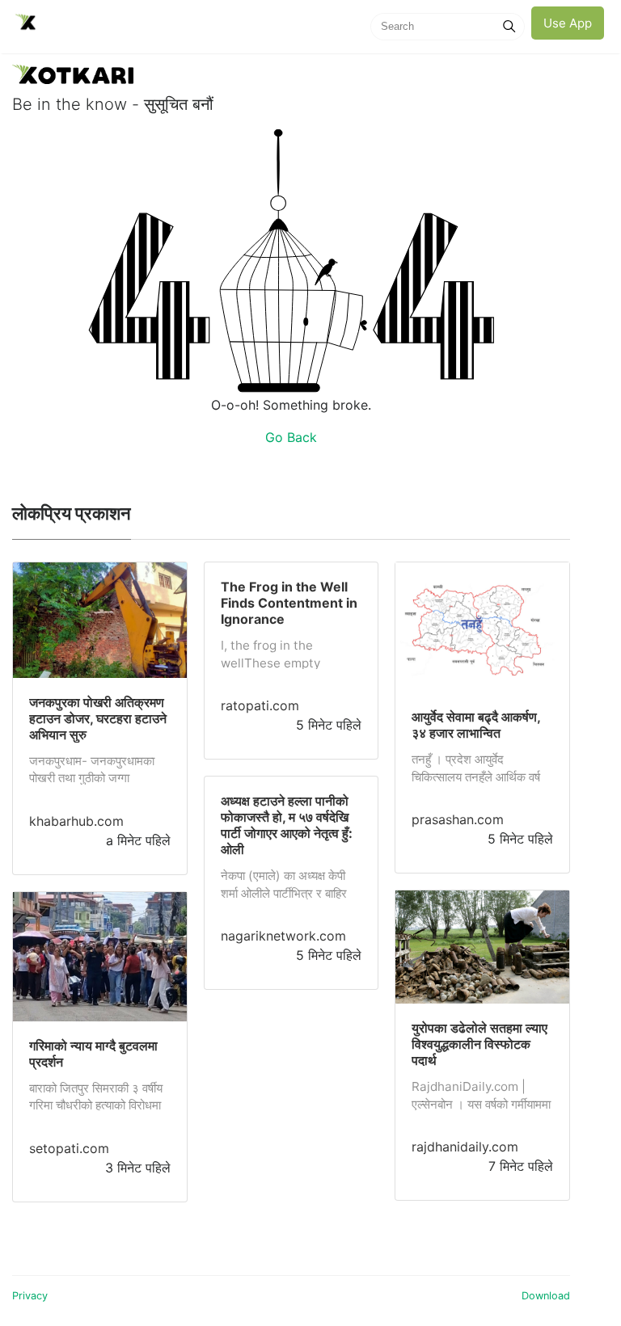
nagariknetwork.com (283, 936)
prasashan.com (458, 819)
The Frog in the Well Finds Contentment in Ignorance (289, 603)
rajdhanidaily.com (465, 1147)
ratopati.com (260, 705)
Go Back (291, 437)
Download (546, 1296)
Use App (567, 23)
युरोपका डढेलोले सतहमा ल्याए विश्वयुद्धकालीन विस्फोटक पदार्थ (479, 1044)
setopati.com (69, 1148)
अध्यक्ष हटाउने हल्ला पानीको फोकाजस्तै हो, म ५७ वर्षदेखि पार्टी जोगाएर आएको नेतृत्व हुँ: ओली (287, 825)
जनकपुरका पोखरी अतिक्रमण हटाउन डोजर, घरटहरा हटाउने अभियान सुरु (98, 718)
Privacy (30, 1296)
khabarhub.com (76, 821)
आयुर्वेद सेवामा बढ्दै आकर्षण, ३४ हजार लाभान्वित (476, 725)
